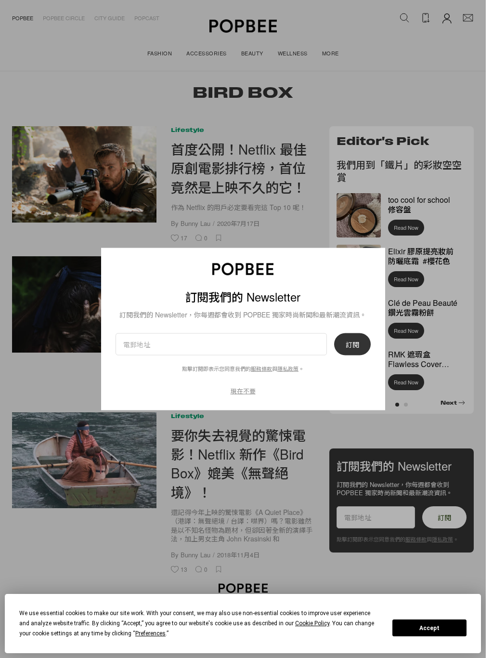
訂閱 (352, 344)
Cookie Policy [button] (312, 623)
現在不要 (243, 390)
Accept (429, 628)
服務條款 (261, 368)
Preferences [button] (150, 633)
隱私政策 (287, 368)
